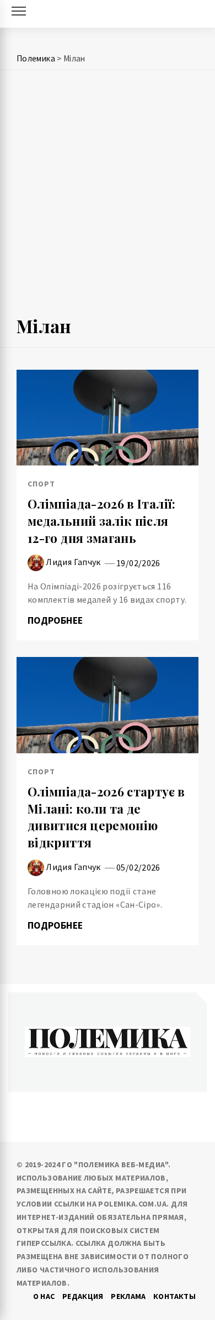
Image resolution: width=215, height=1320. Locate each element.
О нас (44, 1296)
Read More (107, 417)
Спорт (41, 484)
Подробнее (56, 620)
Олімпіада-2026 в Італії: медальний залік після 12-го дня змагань (102, 520)
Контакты (174, 1296)
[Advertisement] (107, 198)
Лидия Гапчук (73, 561)
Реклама (128, 1296)
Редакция (83, 1296)
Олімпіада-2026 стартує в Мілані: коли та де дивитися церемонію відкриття (106, 817)
